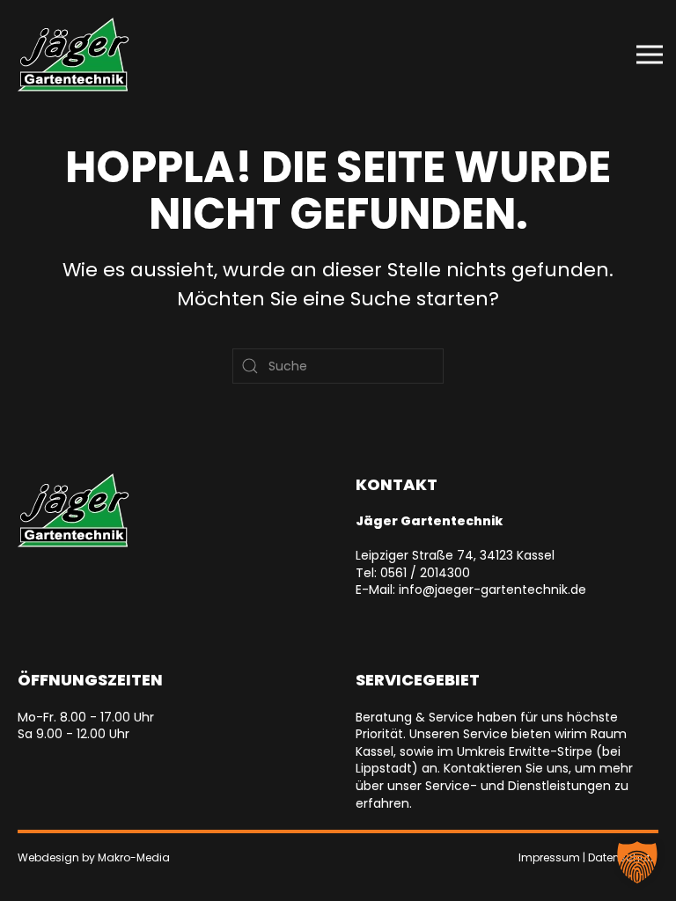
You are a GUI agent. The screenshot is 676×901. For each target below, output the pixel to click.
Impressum (549, 857)
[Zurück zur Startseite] (73, 55)
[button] (649, 55)
